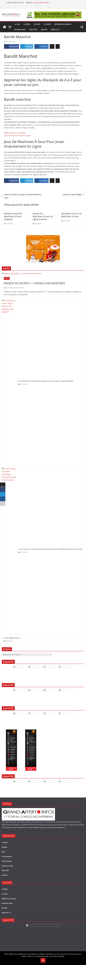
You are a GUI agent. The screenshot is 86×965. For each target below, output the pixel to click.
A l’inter (47, 24)
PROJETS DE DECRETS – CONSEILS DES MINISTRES (34, 283)
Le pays (7, 278)
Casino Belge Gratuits (41, 2)
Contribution (7, 856)
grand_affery (19, 288)
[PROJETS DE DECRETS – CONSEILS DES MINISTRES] (43, 273)
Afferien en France (9, 899)
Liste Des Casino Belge (72, 194)
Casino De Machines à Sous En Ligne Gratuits (43, 216)
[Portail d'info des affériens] (4, 27)
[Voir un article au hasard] (81, 27)
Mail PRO (5, 870)
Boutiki (44, 29)
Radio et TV (6, 913)
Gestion (5, 875)
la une (17, 24)
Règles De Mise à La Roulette (15, 133)
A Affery (5, 889)
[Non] (83, 958)
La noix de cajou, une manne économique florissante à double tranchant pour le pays (50, 549)
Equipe (4, 847)
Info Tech (33, 29)
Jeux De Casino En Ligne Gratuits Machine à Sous (22, 196)
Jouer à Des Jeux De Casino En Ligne (17, 135)
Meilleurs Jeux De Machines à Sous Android (13, 216)
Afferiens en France (62, 24)
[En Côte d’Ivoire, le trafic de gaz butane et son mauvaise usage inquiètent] (9, 382)
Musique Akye (20, 29)
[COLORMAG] (28, 809)
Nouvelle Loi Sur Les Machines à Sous (71, 215)
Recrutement (7, 861)
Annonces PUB (7, 866)
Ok (43, 960)
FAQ (3, 852)
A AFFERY (27, 24)
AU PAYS (37, 24)
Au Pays (5, 894)
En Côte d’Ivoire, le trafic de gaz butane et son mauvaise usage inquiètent (45, 381)
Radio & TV (55, 29)
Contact (5, 842)
